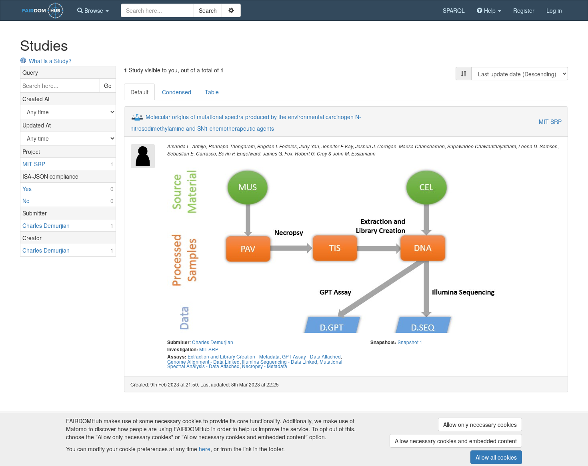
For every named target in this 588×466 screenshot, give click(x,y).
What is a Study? (50, 61)
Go (108, 86)
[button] (93, 10)
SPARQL (454, 10)
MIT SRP (550, 121)
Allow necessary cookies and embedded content (456, 441)
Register (523, 10)
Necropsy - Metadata (264, 365)
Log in (554, 10)
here (204, 449)
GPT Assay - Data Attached (311, 356)
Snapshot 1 (410, 342)
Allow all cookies (496, 457)
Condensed (176, 92)
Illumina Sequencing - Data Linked (279, 361)
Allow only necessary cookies (480, 424)
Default (139, 92)
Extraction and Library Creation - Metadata (234, 356)
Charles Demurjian (212, 342)
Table (212, 92)
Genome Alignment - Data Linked (203, 361)
